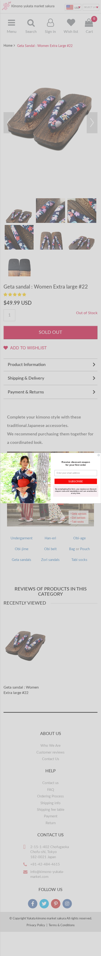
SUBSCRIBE (75, 481)
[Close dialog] (98, 455)
